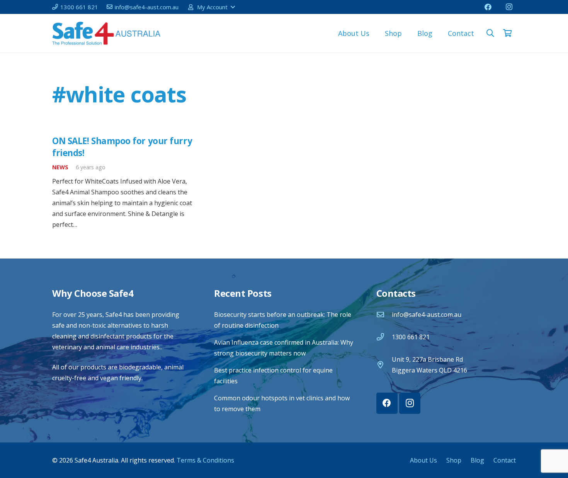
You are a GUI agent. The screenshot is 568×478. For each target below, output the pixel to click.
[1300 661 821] (384, 336)
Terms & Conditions (205, 460)
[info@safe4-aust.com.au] (384, 314)
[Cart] (507, 33)
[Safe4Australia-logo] (106, 33)
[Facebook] (488, 7)
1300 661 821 (411, 337)
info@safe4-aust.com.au (426, 314)
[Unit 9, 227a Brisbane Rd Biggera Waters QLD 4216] (384, 364)
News (60, 167)
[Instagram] (509, 7)
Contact (504, 460)
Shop (453, 460)
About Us (423, 460)
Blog (477, 460)
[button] (211, 7)
